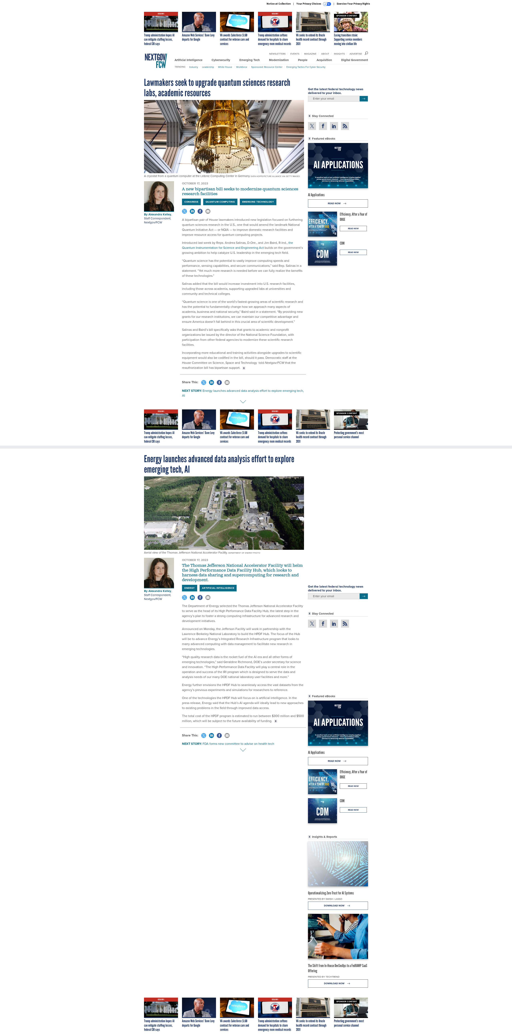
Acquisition (324, 60)
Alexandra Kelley (159, 214)
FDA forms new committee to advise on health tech (238, 743)
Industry (193, 67)
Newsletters (277, 54)
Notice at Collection (279, 3)
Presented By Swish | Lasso (325, 899)
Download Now (334, 905)
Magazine (310, 54)
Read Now (334, 203)
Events (294, 54)
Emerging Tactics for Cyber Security (305, 67)
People (302, 60)
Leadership (208, 67)
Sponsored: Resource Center (266, 67)
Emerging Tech (249, 60)
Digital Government (354, 60)
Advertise (356, 54)
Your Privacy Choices (309, 3)
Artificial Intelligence (188, 60)
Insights (339, 54)
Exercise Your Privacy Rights (353, 3)
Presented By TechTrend (323, 977)
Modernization (279, 60)
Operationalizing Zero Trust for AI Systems (331, 893)
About (325, 54)
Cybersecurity (221, 60)
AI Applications (316, 194)
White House (225, 67)
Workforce (241, 67)
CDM (342, 243)
